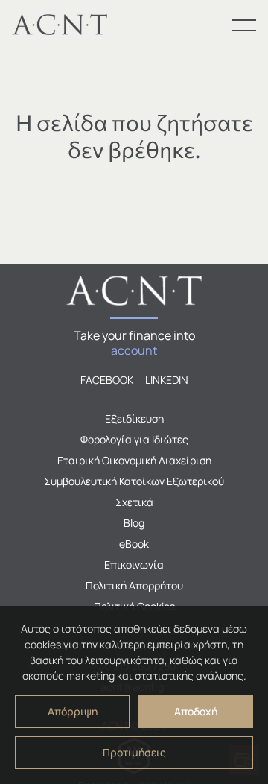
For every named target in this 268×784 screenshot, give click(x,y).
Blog (134, 523)
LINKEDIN (166, 380)
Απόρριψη (73, 711)
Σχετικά (134, 502)
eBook (134, 544)
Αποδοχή (195, 711)
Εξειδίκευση (134, 418)
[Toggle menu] (244, 25)
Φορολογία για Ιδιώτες (134, 439)
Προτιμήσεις (134, 752)
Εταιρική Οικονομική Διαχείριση (134, 460)
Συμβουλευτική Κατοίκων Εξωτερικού (134, 481)
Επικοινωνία (134, 564)
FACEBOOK (106, 380)
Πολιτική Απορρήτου (134, 585)
